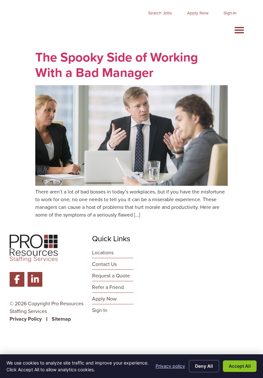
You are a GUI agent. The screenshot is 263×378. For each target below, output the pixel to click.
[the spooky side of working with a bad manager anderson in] (131, 183)
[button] (239, 30)
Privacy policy (170, 366)
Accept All (240, 366)
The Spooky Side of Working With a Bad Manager (116, 65)
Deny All (204, 366)
